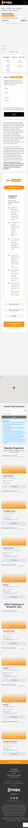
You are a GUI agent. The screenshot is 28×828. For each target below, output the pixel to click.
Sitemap (14, 785)
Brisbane (19, 8)
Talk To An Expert (14, 762)
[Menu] (24, 2)
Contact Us (18, 781)
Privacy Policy (7, 783)
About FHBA (14, 769)
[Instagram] (17, 798)
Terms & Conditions (17, 783)
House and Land (13, 10)
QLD (14, 8)
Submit (14, 114)
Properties (8, 8)
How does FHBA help (14, 771)
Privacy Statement (18, 109)
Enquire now (14, 794)
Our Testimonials (14, 777)
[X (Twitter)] (14, 798)
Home (3, 8)
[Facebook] (11, 798)
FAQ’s (14, 773)
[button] (14, 388)
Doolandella (5, 10)
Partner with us (10, 781)
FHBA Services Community (14, 775)
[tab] (14, 187)
